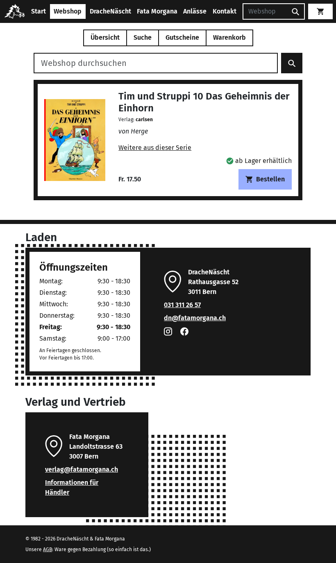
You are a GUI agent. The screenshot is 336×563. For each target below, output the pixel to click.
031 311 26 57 (182, 305)
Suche (143, 37)
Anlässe (195, 11)
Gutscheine (182, 37)
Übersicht (105, 37)
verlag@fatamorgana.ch (81, 469)
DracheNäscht (110, 11)
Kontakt (224, 11)
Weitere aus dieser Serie (154, 147)
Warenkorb (229, 37)
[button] (259, 161)
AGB (47, 549)
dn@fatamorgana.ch (195, 318)
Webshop (68, 11)
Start (38, 11)
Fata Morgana (157, 11)
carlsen (144, 119)
